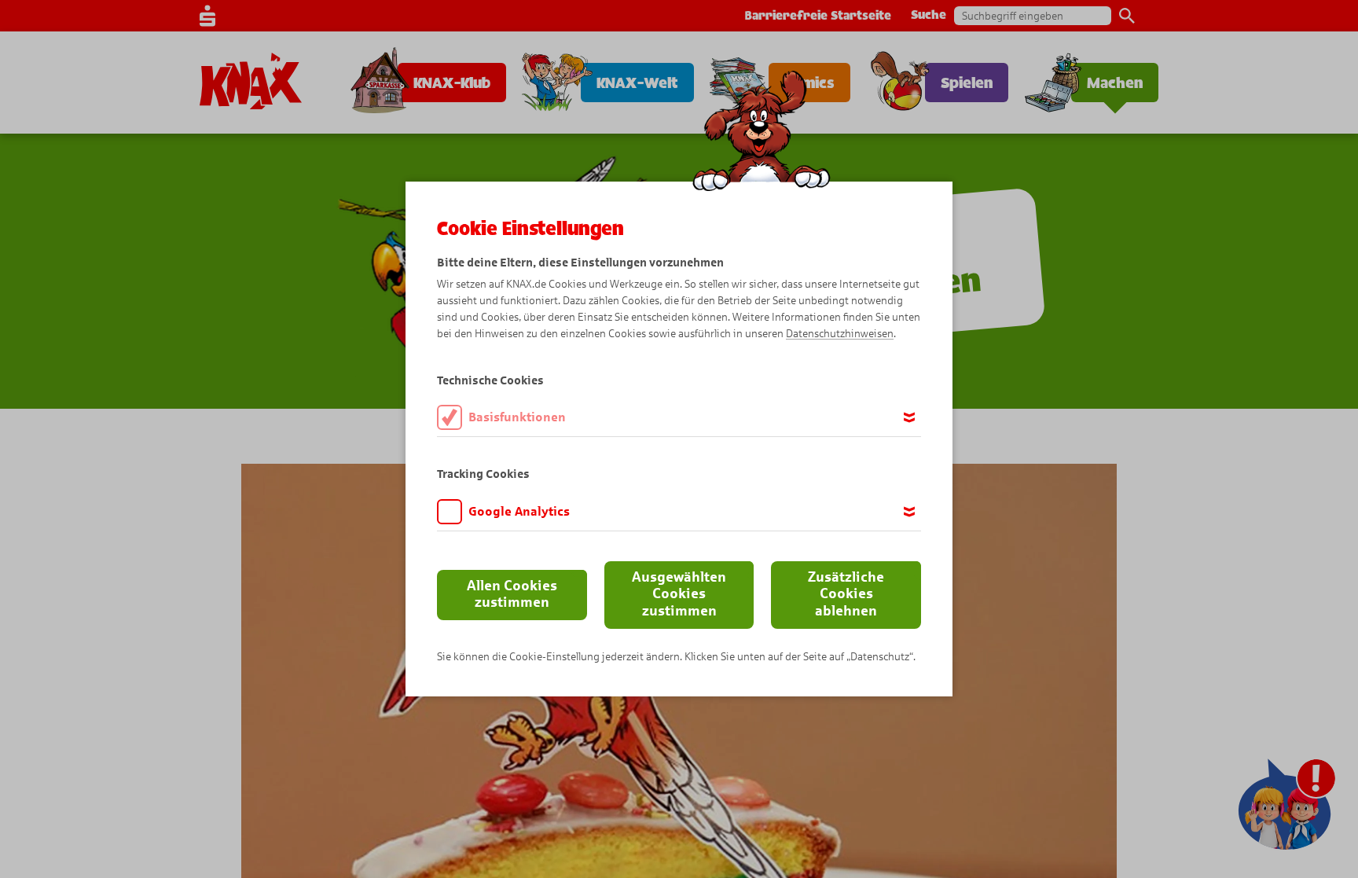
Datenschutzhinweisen (840, 334)
